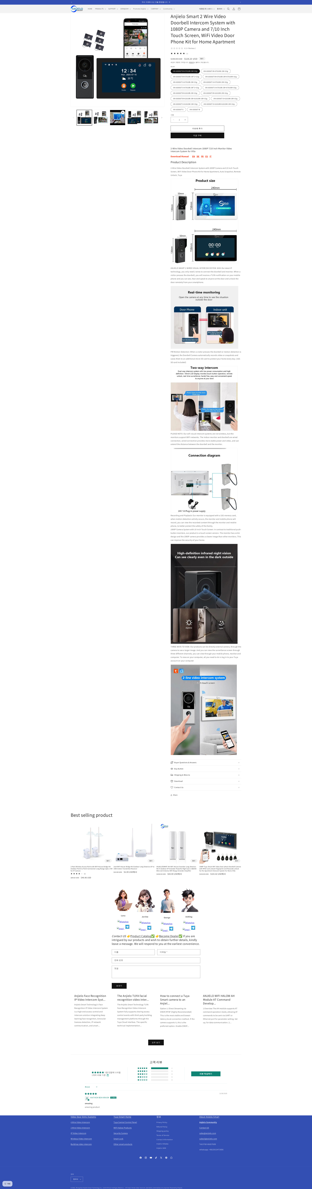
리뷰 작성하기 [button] (206, 1074)
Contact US (204, 1127)
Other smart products (123, 1144)
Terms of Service (162, 1135)
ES (206, 156)
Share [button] (175, 795)
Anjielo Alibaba (162, 1144)
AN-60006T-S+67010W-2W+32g (215, 82)
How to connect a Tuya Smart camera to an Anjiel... (175, 999)
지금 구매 (197, 135)
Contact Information (164, 1139)
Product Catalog (140, 936)
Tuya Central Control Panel (125, 1122)
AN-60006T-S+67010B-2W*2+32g (186, 88)
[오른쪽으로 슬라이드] (162, 117)
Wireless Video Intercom (81, 1138)
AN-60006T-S (178, 109)
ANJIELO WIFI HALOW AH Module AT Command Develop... (219, 999)
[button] (100, 8)
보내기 (119, 986)
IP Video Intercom (78, 1133)
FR (202, 156)
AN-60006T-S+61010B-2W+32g (225, 98)
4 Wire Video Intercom (80, 1122)
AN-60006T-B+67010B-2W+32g (185, 71)
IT (211, 156)
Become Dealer (169, 936)
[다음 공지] (240, 2)
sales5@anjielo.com (208, 1138)
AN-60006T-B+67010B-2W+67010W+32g (221, 77)
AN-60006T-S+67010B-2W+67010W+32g (220, 88)
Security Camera (121, 1133)
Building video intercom (81, 1144)
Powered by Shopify (176, 1188)
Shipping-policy (162, 1131)
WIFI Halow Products (123, 1127)
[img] (91, 1093)
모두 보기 (156, 1042)
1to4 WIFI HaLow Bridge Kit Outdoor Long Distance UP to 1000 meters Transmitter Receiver (134, 868)
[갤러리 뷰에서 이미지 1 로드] (84, 117)
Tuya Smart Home (122, 1116)
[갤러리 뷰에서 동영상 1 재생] (117, 117)
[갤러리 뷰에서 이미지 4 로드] (151, 117)
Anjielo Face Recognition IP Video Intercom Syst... (90, 997)
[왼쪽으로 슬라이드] (73, 117)
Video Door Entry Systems (83, 1116)
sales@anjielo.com (207, 1133)
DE (198, 156)
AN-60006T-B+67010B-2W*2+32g (186, 77)
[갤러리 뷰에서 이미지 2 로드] (101, 117)
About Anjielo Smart (209, 1116)
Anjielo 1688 (161, 1148)
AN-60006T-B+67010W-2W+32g (216, 71)
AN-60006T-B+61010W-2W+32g (215, 93)
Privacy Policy (161, 1122)
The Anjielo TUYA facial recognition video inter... (133, 997)
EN (193, 156)
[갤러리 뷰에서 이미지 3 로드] (134, 117)
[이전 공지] (71, 2)
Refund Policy (161, 1127)
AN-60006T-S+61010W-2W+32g (185, 104)
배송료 (191, 62)
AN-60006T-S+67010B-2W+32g (185, 82)
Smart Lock (118, 1138)
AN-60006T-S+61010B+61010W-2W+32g (219, 104)
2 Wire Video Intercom (80, 1127)
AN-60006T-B (195, 109)
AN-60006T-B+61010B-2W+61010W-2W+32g (190, 98)
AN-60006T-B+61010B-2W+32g (185, 93)
